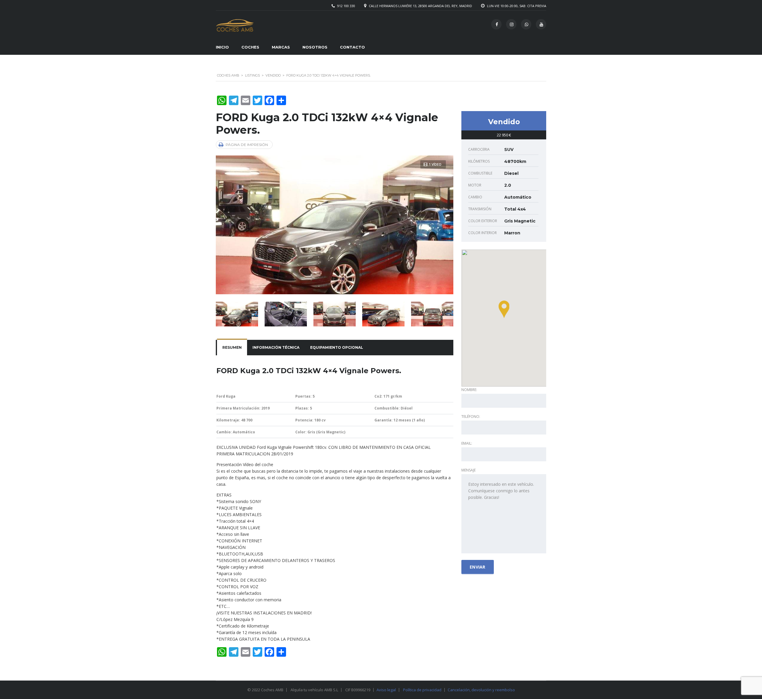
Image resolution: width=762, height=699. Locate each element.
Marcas (281, 47)
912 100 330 (346, 6)
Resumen (232, 347)
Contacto (352, 47)
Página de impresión (247, 144)
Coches (250, 47)
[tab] (232, 347)
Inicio (222, 47)
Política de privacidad (422, 689)
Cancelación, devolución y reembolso (481, 689)
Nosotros (314, 47)
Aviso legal (386, 689)
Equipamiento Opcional (336, 347)
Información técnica (275, 347)
